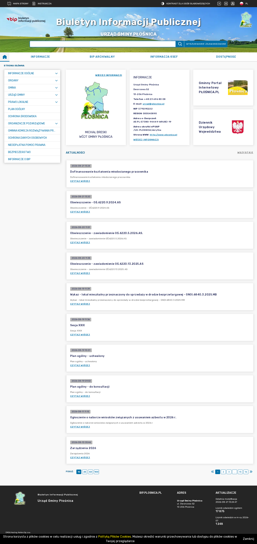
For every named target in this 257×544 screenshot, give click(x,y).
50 (90, 472)
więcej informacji (108, 75)
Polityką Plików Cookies (114, 536)
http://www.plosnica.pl (163, 134)
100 (96, 472)
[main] (156, 503)
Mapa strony (20, 3)
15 (240, 472)
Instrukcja (45, 3)
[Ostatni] (250, 472)
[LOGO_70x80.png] (246, 19)
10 (79, 472)
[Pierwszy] (212, 472)
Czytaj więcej (80, 181)
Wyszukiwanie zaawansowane (206, 44)
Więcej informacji (146, 139)
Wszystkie (245, 152)
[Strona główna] (4, 56)
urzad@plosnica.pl (153, 104)
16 (246, 472)
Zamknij (248, 539)
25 (84, 472)
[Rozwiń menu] (56, 73)
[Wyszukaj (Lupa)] (180, 44)
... (235, 472)
